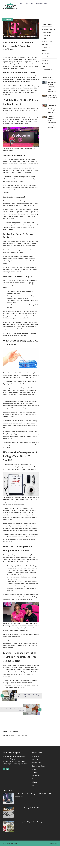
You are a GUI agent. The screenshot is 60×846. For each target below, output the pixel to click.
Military (44, 63)
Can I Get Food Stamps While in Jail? (52, 97)
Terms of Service (53, 843)
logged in (13, 735)
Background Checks (41, 3)
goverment (44, 53)
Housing (44, 56)
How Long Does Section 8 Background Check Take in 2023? (52, 86)
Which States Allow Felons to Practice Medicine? (13, 710)
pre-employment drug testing (16, 203)
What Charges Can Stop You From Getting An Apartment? (52, 108)
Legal (41, 8)
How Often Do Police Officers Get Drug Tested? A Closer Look (26, 696)
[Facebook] (4, 769)
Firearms (44, 50)
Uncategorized (46, 69)
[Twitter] (7, 769)
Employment (29, 3)
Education (44, 38)
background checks (13, 110)
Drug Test (34, 8)
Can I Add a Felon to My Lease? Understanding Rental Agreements (52, 121)
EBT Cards (50, 8)
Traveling (44, 66)
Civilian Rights (23, 8)
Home (20, 3)
